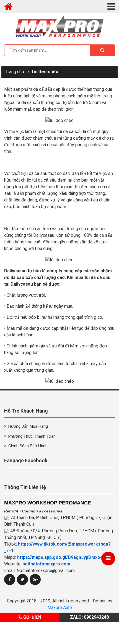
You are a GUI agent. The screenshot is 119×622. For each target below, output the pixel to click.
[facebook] (9, 579)
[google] (35, 579)
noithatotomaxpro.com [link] (46, 564)
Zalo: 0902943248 (89, 617)
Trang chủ (15, 71)
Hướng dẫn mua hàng (28, 426)
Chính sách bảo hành (28, 445)
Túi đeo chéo (44, 71)
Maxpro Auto (59, 607)
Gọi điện (31, 617)
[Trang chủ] (8, 6)
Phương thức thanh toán (32, 436)
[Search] (102, 50)
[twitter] (22, 579)
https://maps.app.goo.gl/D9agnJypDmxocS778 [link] (65, 557)
